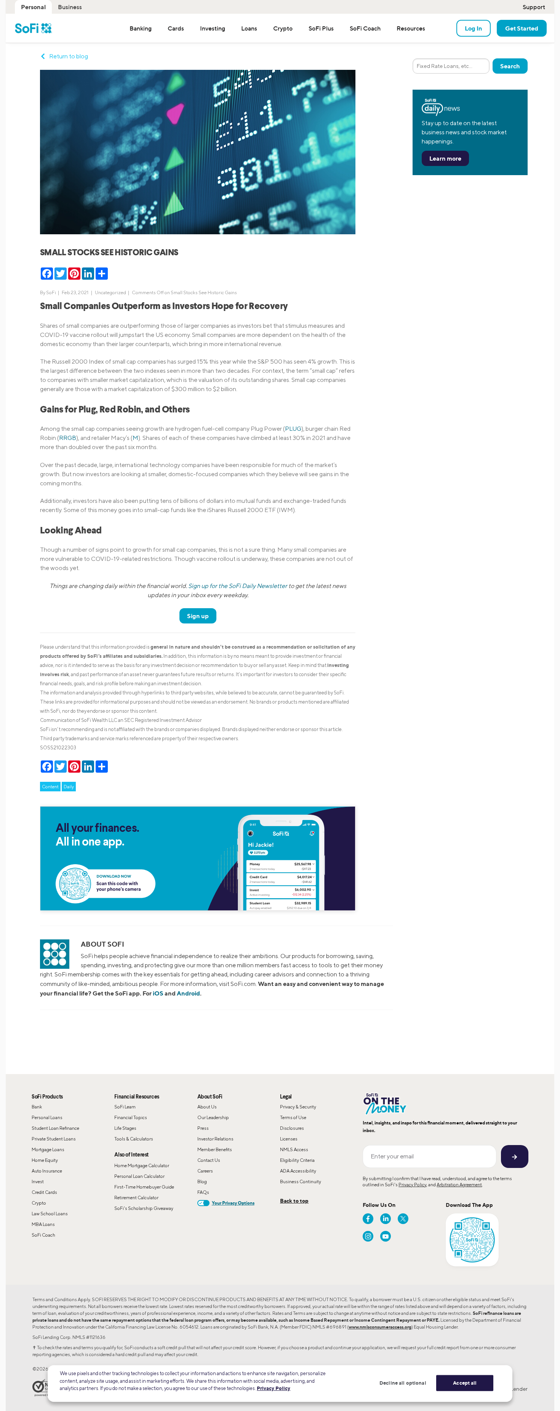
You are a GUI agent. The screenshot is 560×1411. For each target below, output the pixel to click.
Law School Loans (50, 1213)
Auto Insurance (47, 1171)
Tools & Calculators (133, 1139)
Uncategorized (110, 292)
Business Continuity (300, 1181)
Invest (38, 1181)
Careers (205, 1171)
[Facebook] (368, 1218)
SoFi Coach (43, 1235)
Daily (69, 786)
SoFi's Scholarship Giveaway (143, 1208)
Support (534, 7)
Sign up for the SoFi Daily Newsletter (237, 586)
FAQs (203, 1192)
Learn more (445, 158)
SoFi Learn (125, 1107)
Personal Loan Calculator (139, 1176)
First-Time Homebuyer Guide (144, 1187)
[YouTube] (385, 1236)
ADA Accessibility (298, 1171)
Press (203, 1128)
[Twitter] (403, 1218)
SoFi (51, 292)
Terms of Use (293, 1117)
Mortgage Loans (48, 1149)
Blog (202, 1181)
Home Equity (45, 1160)
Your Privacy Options (233, 1203)
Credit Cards (44, 1192)
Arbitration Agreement (459, 1184)
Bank (37, 1107)
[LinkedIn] (385, 1218)
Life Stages (125, 1128)
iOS (158, 993)
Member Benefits (214, 1149)
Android (188, 993)
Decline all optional (402, 1383)
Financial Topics (130, 1117)
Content (50, 786)
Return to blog (68, 56)
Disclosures (292, 1128)
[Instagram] (368, 1236)
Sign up (198, 616)
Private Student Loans (54, 1139)
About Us (207, 1107)
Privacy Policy (412, 1184)
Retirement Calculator (136, 1197)
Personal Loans (47, 1117)
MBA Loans (43, 1224)
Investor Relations (215, 1139)
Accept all (465, 1383)
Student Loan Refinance (55, 1128)
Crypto (39, 1203)
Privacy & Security (298, 1107)
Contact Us (208, 1160)
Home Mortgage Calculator (141, 1165)
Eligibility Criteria (297, 1160)
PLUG (293, 428)
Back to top (294, 1200)
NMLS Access (294, 1149)
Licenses (289, 1139)
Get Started (521, 28)
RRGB (67, 437)
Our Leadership (213, 1117)
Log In (473, 28)
